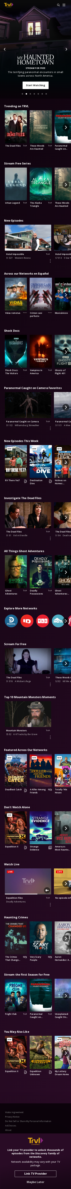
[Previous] (4, 49)
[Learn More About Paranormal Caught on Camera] (50, 428)
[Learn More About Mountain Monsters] (50, 737)
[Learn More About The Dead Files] (50, 538)
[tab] (22, 94)
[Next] (66, 49)
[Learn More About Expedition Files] (50, 904)
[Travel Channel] (8, 5)
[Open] (64, 5)
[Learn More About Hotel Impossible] (50, 261)
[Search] (57, 5)
